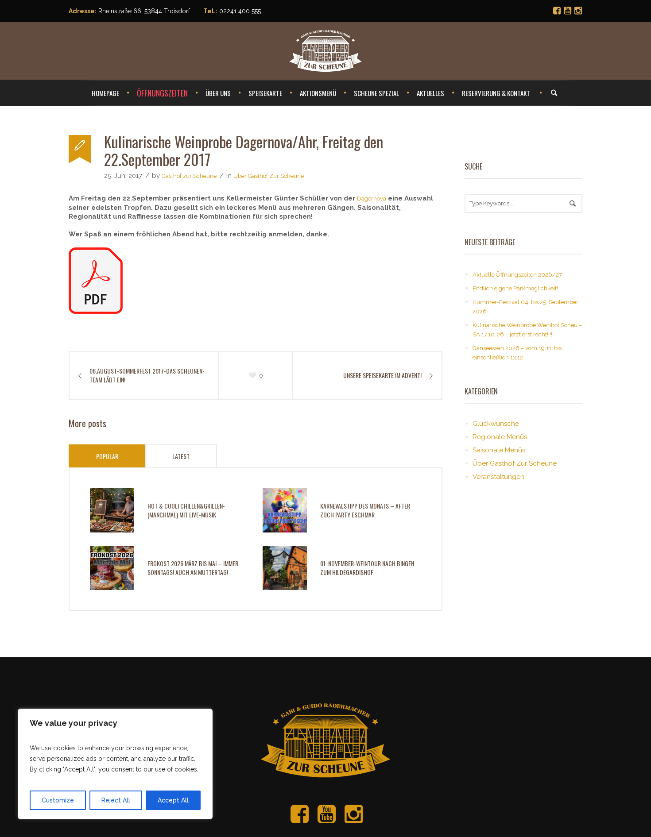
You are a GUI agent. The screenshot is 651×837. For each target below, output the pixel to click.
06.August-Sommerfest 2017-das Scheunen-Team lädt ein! (147, 375)
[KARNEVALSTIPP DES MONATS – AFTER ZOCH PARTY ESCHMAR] (285, 509)
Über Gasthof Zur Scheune (268, 176)
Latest (181, 456)
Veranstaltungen (498, 477)
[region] (115, 764)
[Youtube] (567, 10)
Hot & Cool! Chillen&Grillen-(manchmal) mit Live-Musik (186, 510)
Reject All (115, 800)
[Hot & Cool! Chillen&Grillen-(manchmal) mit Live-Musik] (112, 509)
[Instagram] (578, 10)
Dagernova (371, 198)
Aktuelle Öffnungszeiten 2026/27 (517, 274)
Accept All (173, 800)
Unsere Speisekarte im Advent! (382, 375)
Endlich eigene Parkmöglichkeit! (515, 288)
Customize (58, 800)
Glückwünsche (496, 424)
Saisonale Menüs (499, 450)
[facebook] (556, 10)
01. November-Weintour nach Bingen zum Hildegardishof (367, 568)
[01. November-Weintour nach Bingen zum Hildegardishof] (285, 567)
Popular (107, 456)
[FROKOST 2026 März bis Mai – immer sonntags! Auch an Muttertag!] (112, 567)
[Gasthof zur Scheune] (325, 730)
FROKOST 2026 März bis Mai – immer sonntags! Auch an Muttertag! (192, 568)
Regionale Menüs (500, 437)
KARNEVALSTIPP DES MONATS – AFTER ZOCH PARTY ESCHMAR (365, 510)
